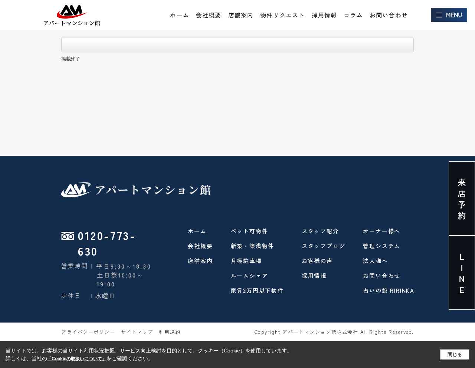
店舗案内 (241, 14)
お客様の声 (317, 260)
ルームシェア (249, 275)
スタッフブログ (323, 246)
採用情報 (324, 14)
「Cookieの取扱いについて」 (77, 358)
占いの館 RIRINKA (389, 290)
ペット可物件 (249, 231)
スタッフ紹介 (320, 231)
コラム (353, 14)
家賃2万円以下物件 (257, 290)
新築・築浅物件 (253, 246)
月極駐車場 (246, 260)
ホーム (179, 14)
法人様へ (375, 260)
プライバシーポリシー (88, 331)
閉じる (455, 354)
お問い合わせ (389, 14)
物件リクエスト (282, 14)
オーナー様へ (381, 231)
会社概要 (209, 14)
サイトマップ (137, 331)
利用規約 (169, 331)
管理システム (381, 246)
